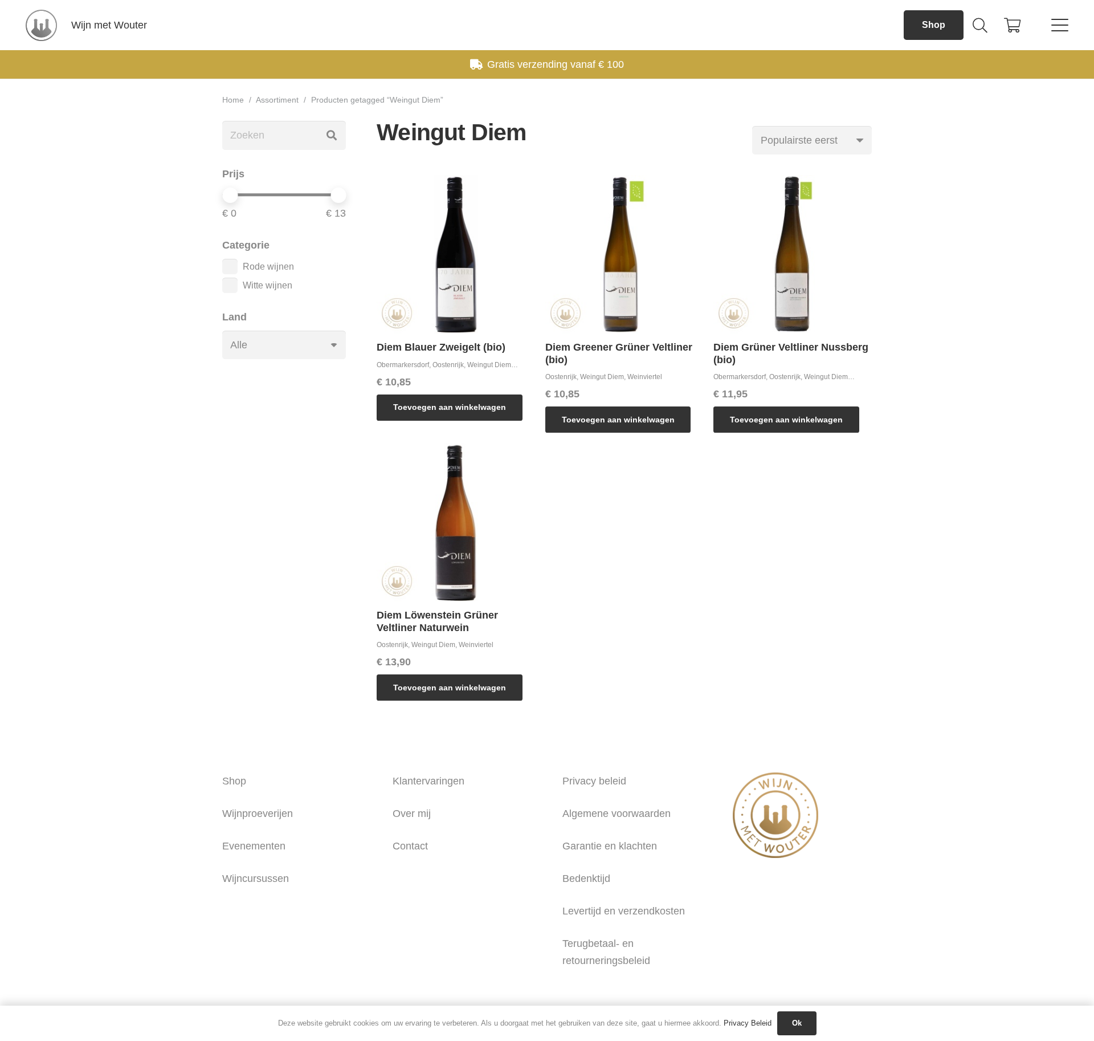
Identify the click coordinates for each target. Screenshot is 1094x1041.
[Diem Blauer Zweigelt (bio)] (456, 254)
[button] (980, 25)
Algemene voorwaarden (616, 813)
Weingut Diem (489, 365)
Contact (410, 846)
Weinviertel (644, 377)
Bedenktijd (586, 878)
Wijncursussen (255, 878)
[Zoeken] (331, 135)
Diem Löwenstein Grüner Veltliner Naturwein (437, 621)
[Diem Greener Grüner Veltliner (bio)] (624, 254)
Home (233, 99)
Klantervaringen (428, 781)
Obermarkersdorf (403, 365)
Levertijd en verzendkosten (623, 911)
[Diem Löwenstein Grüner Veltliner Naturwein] (456, 522)
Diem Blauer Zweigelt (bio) (441, 347)
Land (234, 317)
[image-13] (41, 25)
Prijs (233, 174)
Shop (234, 781)
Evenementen (253, 846)
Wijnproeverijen (257, 813)
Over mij (412, 813)
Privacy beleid (594, 781)
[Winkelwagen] (1012, 25)
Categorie (246, 245)
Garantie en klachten (609, 846)
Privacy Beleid (747, 1023)
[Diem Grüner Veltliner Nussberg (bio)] (792, 254)
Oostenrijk (448, 365)
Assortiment (277, 99)
